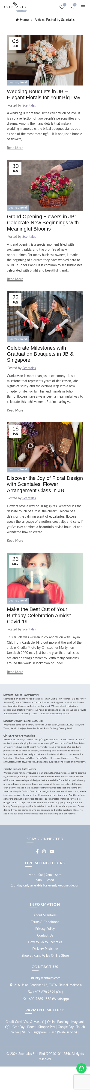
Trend (23, 82)
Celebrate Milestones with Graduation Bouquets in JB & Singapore (40, 354)
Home (24, 20)
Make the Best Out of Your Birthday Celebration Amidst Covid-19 (39, 615)
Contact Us (45, 935)
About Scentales (45, 915)
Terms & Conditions (45, 922)
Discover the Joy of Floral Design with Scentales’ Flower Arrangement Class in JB (45, 484)
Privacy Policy (45, 929)
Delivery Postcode (45, 949)
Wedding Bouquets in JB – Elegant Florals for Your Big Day (44, 94)
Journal (13, 82)
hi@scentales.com (47, 978)
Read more (15, 148)
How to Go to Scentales (45, 942)
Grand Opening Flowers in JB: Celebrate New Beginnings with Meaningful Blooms (43, 223)
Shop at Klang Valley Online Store (45, 955)
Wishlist (64, 4)
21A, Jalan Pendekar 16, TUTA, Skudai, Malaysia (48, 985)
